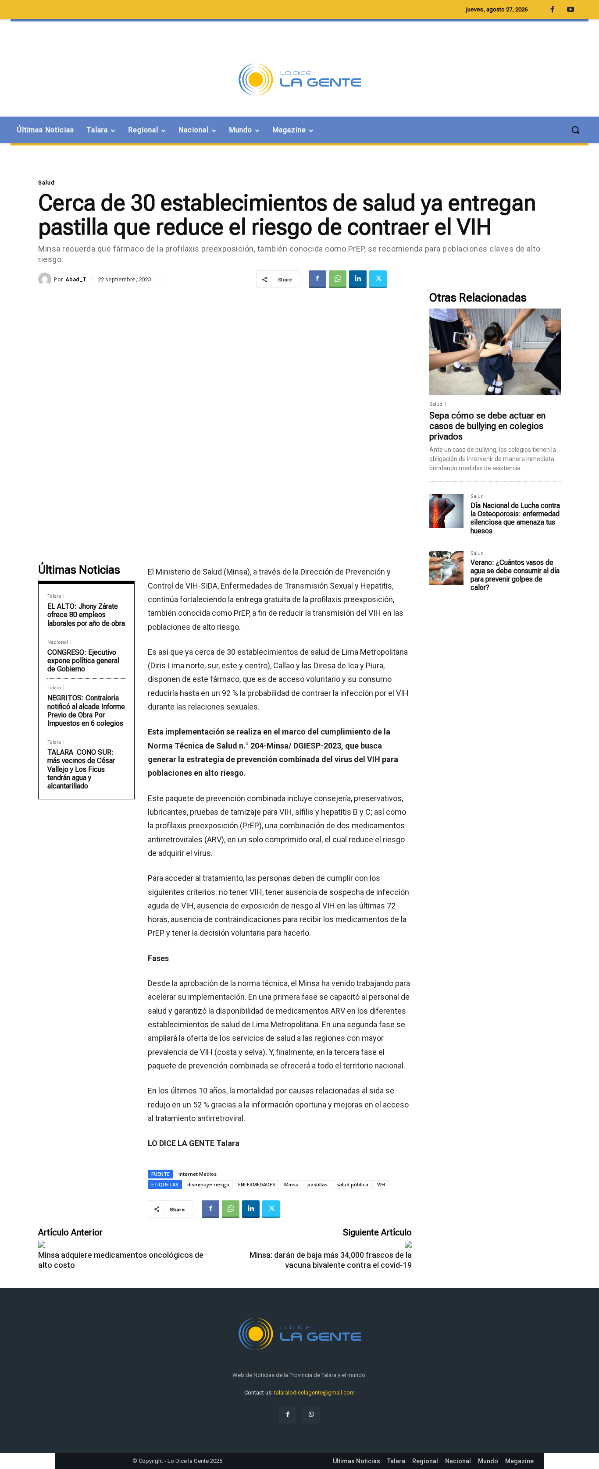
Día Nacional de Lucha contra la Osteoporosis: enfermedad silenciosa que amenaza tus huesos (515, 518)
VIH (381, 1184)
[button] (575, 130)
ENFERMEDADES (256, 1184)
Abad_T (75, 279)
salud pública (352, 1184)
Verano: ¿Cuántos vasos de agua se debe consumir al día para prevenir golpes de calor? (515, 575)
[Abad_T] (46, 279)
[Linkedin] (358, 279)
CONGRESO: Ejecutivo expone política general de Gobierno (83, 660)
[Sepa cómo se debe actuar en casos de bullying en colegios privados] (495, 352)
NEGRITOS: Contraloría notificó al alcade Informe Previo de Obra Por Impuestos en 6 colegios (86, 710)
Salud (46, 182)
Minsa (291, 1184)
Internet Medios (197, 1174)
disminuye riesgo (208, 1184)
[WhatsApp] (337, 279)
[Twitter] (378, 279)
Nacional (57, 642)
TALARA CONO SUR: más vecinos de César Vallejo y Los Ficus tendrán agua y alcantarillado (81, 769)
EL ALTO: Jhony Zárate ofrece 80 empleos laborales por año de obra (86, 614)
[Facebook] (317, 279)
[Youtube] (570, 10)
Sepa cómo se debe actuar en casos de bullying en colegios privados (487, 426)
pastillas (317, 1184)
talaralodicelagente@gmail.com (314, 1392)
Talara (54, 596)
